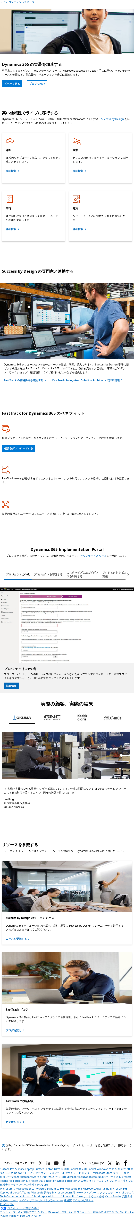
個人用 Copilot (87, 1169)
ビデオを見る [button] (12, 83)
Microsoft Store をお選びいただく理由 (43, 1177)
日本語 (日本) (7, 1204)
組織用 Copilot (69, 1169)
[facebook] (125, 1163)
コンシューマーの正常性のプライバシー (23, 1212)
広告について (33, 1216)
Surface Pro (7, 1169)
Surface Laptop (24, 1169)
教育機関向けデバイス (105, 1177)
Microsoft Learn (62, 1192)
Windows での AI (107, 1169)
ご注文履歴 (12, 1177)
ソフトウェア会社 (93, 1196)
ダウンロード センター (78, 1173)
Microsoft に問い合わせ (62, 1212)
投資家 (68, 1200)
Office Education (67, 1181)
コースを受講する (16, 938)
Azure (42, 1188)
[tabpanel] (67, 640)
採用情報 (127, 1196)
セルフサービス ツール (93, 556)
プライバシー (84, 1212)
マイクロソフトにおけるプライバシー (41, 1200)
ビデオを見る (14, 1122)
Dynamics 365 (55, 1188)
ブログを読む (37, 83)
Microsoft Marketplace (35, 1196)
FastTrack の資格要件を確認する (23, 380)
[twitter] (109, 1163)
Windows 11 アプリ (23, 1173)
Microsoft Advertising (96, 1188)
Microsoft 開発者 (41, 1192)
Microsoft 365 (73, 1188)
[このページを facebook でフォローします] (64, 1163)
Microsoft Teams (19, 1192)
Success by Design (112, 119)
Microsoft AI (7, 1188)
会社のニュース (9, 1200)
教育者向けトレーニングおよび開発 (99, 1181)
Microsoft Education (79, 1177)
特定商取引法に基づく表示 (109, 1212)
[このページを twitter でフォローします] (40, 1163)
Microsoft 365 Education (41, 1181)
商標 (22, 1216)
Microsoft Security (27, 1188)
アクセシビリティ (83, 1200)
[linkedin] (48, 1163)
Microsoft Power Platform (66, 1196)
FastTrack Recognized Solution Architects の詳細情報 (86, 380)
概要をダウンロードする (18, 448)
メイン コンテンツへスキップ (17, 2)
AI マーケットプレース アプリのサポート (97, 1192)
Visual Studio (113, 1196)
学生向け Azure (38, 1184)
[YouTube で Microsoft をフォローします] (56, 1163)
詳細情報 (11, 171)
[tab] (18, 574)
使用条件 (13, 1216)
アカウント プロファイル (50, 1173)
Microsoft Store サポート (108, 1173)
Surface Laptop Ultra (47, 1169)
